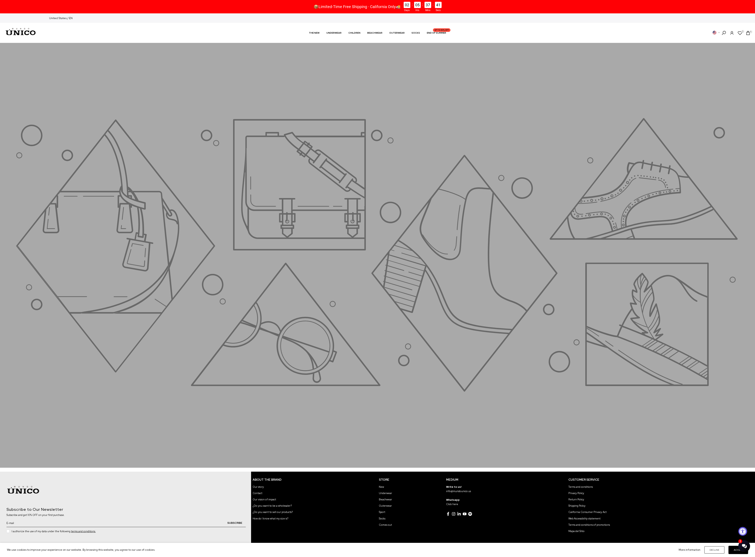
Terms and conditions (580, 487)
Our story (258, 487)
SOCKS (416, 32)
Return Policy (576, 499)
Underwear (385, 493)
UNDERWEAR (334, 32)
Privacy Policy (576, 493)
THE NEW (314, 32)
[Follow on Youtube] (465, 514)
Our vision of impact (264, 499)
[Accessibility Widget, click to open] (742, 531)
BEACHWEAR (374, 32)
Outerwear (385, 505)
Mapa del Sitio (576, 531)
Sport (382, 512)
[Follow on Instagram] (454, 514)
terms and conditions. (83, 531)
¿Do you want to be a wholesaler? (272, 505)
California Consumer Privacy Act (587, 512)
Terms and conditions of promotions (589, 525)
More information (689, 549)
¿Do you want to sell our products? (273, 512)
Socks (382, 518)
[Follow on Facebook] (448, 514)
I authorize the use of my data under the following (54, 531)
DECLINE (714, 549)
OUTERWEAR (397, 32)
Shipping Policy (577, 505)
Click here (452, 504)
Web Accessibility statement (584, 518)
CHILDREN (354, 32)
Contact (257, 493)
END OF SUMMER (438, 32)
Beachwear (385, 499)
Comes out (385, 525)
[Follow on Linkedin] (459, 514)
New (381, 487)
